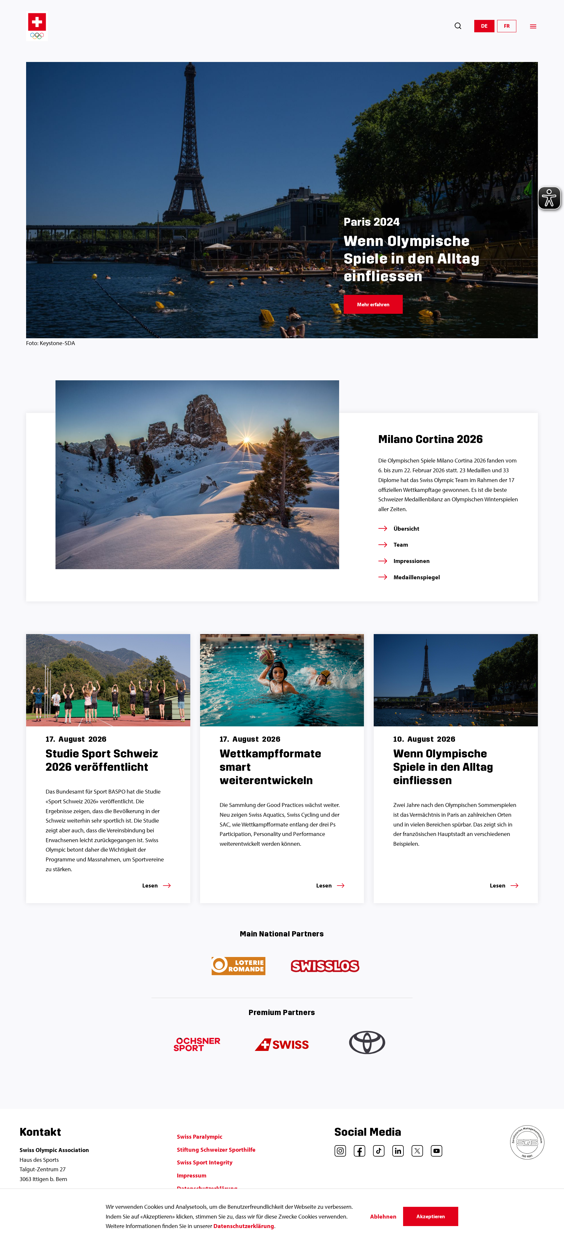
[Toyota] (368, 1045)
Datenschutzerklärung (243, 1226)
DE (484, 26)
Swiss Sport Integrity (204, 1162)
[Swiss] (282, 1045)
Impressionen (412, 561)
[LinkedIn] (395, 1148)
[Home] (37, 26)
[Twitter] (415, 1148)
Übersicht (406, 528)
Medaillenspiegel (417, 577)
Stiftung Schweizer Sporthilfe (216, 1149)
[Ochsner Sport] (196, 1045)
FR (506, 26)
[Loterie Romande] (239, 966)
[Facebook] (357, 1148)
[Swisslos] (325, 966)
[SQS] (527, 1157)
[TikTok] (376, 1148)
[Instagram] (338, 1148)
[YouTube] (434, 1148)
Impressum (191, 1175)
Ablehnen (383, 1216)
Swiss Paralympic (199, 1136)
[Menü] (533, 26)
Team (401, 544)
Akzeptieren (430, 1216)
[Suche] (458, 26)
